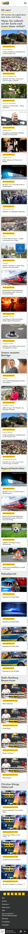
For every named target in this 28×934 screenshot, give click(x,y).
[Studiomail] (19, 894)
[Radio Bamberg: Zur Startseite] (12, 3)
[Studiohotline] (23, 894)
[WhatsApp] (4, 894)
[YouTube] (16, 894)
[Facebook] (8, 894)
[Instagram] (12, 894)
